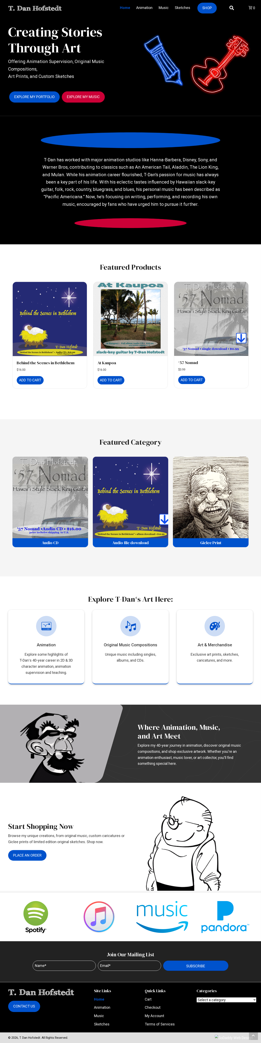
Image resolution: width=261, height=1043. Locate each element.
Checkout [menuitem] (152, 1007)
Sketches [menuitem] (101, 1024)
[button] (195, 966)
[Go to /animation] (46, 647)
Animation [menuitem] (102, 1007)
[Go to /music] (130, 640)
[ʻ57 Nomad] (211, 319)
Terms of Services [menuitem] (160, 1024)
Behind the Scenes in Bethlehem (45, 362)
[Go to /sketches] (215, 640)
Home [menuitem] (99, 999)
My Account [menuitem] (154, 1016)
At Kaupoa (106, 362)
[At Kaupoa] (130, 319)
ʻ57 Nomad (188, 362)
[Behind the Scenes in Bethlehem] (50, 319)
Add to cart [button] (30, 380)
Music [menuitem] (99, 1016)
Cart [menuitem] (148, 999)
